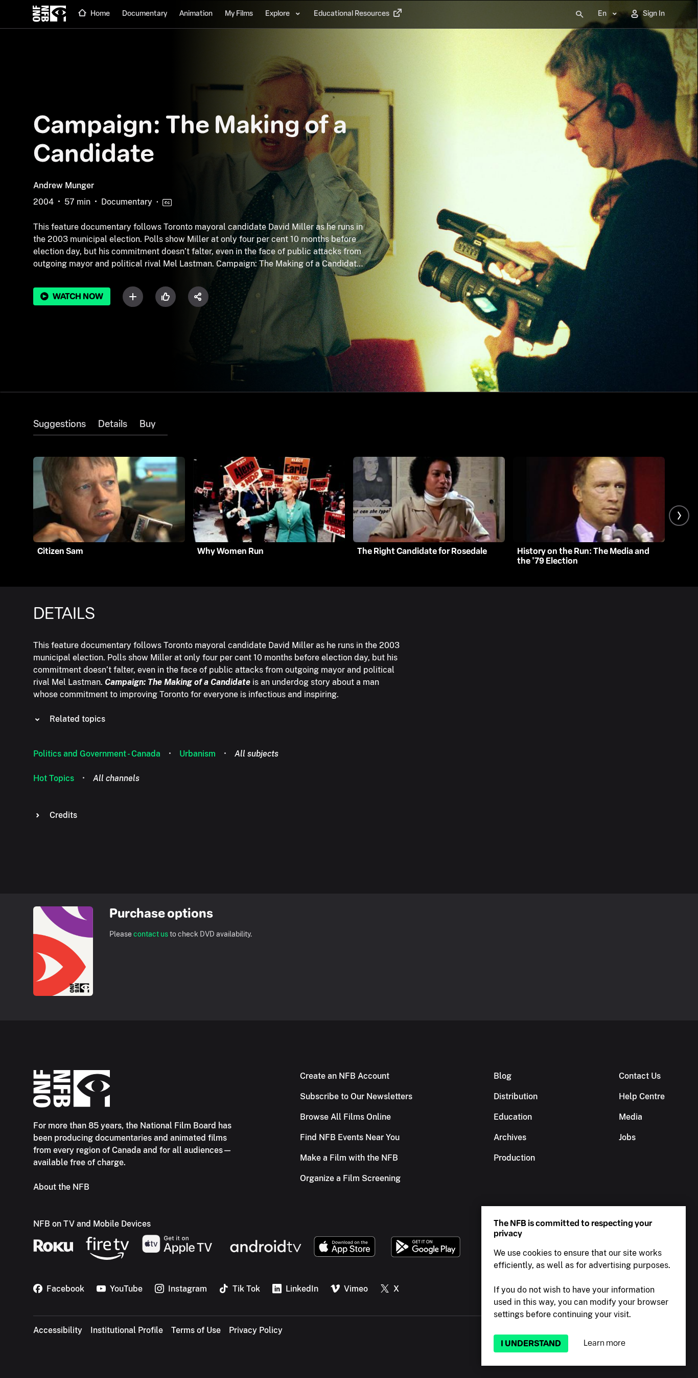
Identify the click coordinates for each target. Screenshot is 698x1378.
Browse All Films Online (345, 1117)
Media (630, 1117)
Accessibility (57, 1330)
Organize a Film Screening (350, 1178)
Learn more (604, 1343)
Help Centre (642, 1096)
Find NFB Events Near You (350, 1137)
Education (513, 1117)
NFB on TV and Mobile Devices (92, 1224)
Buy (147, 424)
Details (112, 424)
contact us (150, 934)
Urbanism (197, 754)
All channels (116, 778)
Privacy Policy (256, 1330)
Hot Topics (53, 778)
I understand (531, 1343)
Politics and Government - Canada (96, 754)
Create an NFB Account (344, 1076)
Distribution (516, 1096)
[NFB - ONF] (49, 14)
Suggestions (59, 424)
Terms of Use (196, 1330)
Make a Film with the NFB (349, 1158)
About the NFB (61, 1187)
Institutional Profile (126, 1330)
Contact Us (640, 1076)
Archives (510, 1137)
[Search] (579, 14)
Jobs (627, 1137)
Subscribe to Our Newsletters (356, 1096)
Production (514, 1158)
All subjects (256, 754)
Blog (502, 1076)
